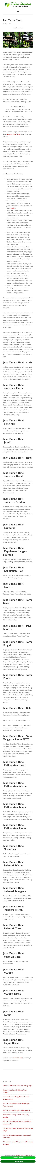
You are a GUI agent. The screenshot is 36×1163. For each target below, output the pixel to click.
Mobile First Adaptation (23, 1156)
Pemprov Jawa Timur (13, 134)
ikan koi (13, 208)
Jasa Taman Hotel (12, 20)
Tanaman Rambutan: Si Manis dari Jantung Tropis (17, 1086)
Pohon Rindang (18, 4)
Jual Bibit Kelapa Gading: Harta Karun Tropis (16, 1110)
